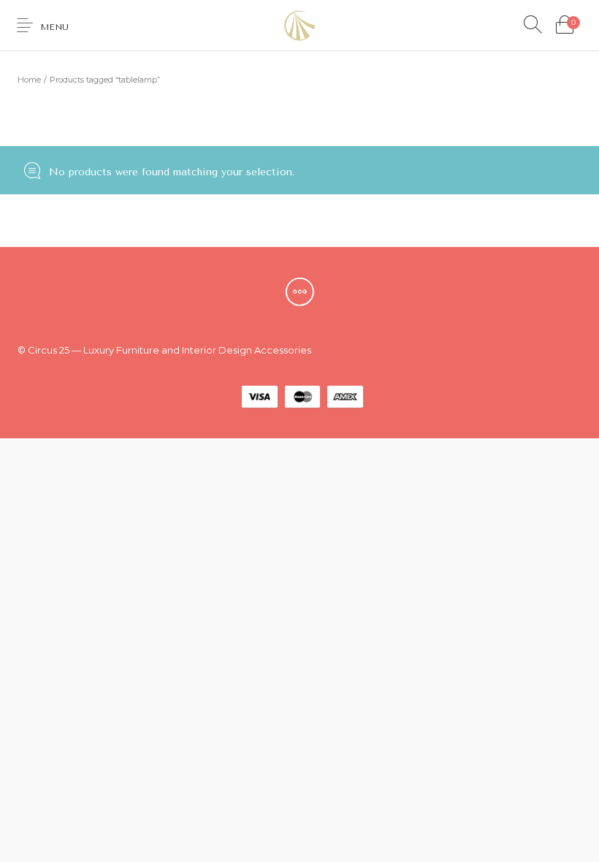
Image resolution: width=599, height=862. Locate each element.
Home (29, 80)
